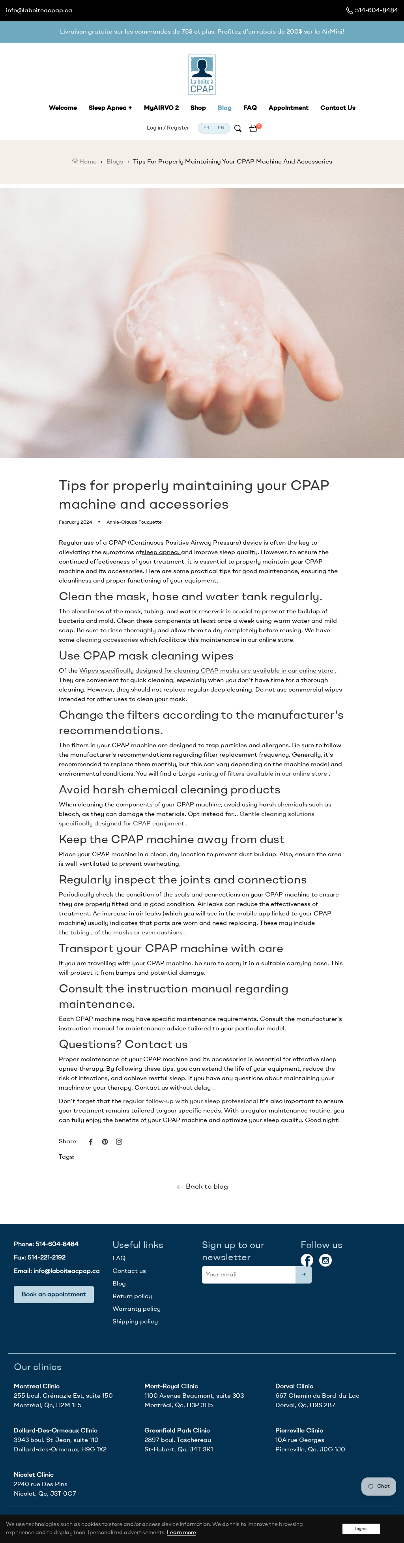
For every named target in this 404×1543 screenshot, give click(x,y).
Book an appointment (54, 1294)
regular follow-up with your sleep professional (190, 1101)
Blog (119, 1284)
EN (221, 128)
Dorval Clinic (294, 1386)
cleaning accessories (107, 640)
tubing (80, 933)
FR (207, 128)
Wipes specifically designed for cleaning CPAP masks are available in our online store (206, 671)
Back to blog (207, 1186)
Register (178, 128)
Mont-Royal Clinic (171, 1386)
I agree (361, 1529)
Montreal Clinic (37, 1386)
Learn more (181, 1532)
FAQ (118, 1258)
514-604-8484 (376, 11)
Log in (154, 128)
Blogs (115, 162)
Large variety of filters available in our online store (252, 774)
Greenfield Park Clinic (177, 1431)
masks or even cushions (148, 933)
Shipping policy (135, 1322)
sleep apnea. (161, 552)
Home (87, 162)
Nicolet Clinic (34, 1475)
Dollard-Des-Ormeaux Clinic (55, 1431)
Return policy (132, 1296)
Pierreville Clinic (299, 1431)
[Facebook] (307, 1260)
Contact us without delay (173, 1088)
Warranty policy (136, 1309)
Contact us (129, 1271)
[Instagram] (325, 1260)
